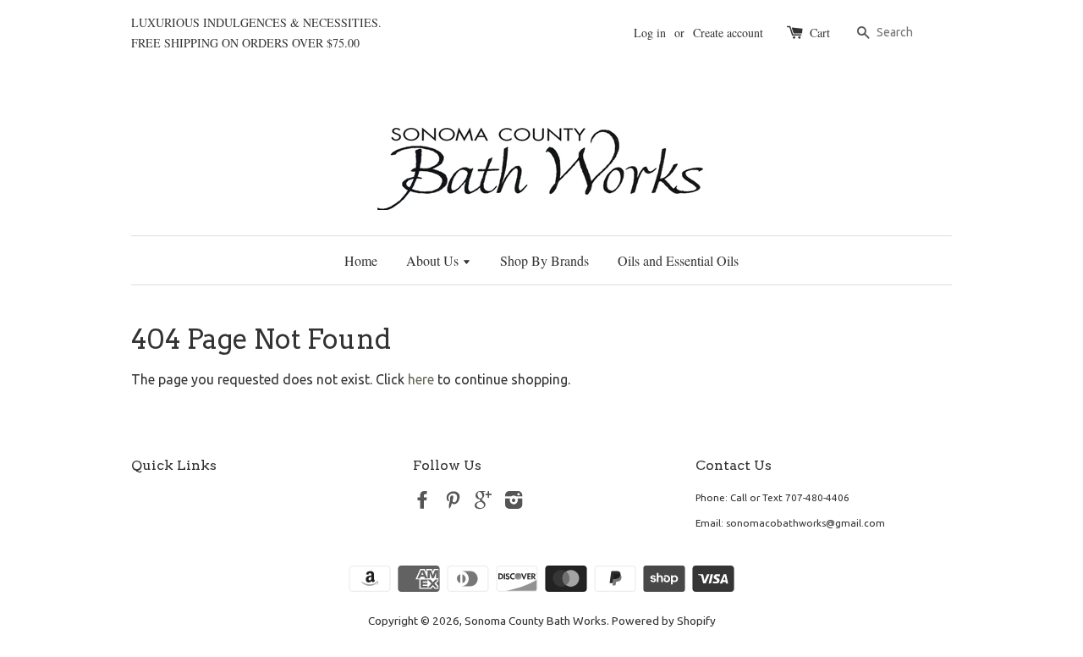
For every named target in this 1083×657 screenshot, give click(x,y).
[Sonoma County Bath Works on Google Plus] (483, 503)
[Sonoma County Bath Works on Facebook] (422, 503)
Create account (728, 33)
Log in (650, 33)
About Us (434, 260)
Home (360, 260)
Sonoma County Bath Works (536, 620)
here (421, 379)
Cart (820, 33)
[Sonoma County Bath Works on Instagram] (513, 503)
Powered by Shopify (664, 620)
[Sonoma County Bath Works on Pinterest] (452, 503)
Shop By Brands (544, 260)
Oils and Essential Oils (678, 260)
